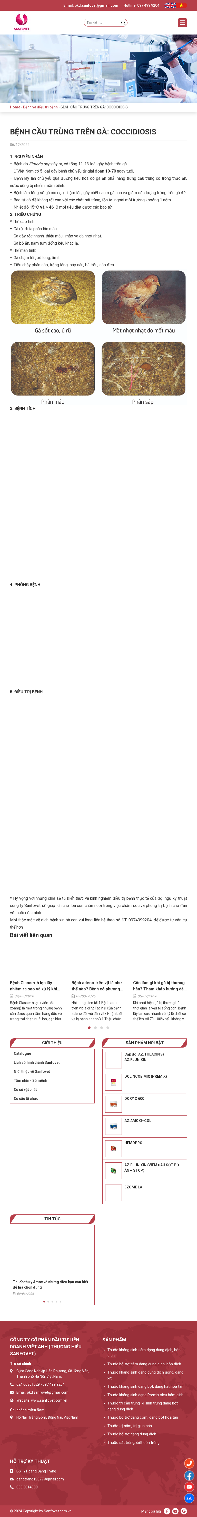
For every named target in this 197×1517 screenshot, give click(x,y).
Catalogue (22, 1053)
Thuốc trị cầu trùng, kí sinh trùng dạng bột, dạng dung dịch (143, 1406)
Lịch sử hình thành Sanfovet (37, 1062)
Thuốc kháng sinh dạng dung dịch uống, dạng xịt (145, 1375)
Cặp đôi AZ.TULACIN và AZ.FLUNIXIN (144, 1057)
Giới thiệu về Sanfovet (32, 1071)
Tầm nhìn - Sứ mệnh (30, 1080)
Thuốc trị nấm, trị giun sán (129, 1426)
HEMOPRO (133, 1143)
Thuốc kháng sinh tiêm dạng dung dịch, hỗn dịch (144, 1353)
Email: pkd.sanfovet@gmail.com (90, 5)
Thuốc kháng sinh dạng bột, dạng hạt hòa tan (145, 1386)
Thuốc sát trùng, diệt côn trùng (133, 1442)
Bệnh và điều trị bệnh (40, 107)
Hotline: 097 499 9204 (141, 5)
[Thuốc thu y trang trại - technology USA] (189, 1475)
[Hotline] (189, 1463)
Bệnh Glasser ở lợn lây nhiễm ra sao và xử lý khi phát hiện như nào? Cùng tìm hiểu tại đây (33, 986)
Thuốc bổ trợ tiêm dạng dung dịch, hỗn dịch (144, 1364)
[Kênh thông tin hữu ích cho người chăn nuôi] (189, 1487)
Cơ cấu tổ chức (26, 1098)
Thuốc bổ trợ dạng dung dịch (131, 1434)
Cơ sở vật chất (25, 1089)
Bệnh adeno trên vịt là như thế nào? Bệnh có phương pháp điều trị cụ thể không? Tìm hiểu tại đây (98, 986)
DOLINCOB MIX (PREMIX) (145, 1076)
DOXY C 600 (134, 1098)
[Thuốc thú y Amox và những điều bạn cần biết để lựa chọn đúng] (52, 1251)
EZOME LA (133, 1187)
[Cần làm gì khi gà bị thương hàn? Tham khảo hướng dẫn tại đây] (160, 960)
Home (15, 107)
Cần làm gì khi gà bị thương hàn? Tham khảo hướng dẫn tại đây (159, 986)
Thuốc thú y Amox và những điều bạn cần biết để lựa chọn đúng (50, 1284)
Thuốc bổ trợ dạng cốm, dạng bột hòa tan (142, 1417)
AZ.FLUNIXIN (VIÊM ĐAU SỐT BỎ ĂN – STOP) (151, 1167)
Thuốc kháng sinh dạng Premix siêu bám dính (145, 1395)
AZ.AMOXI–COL (137, 1121)
